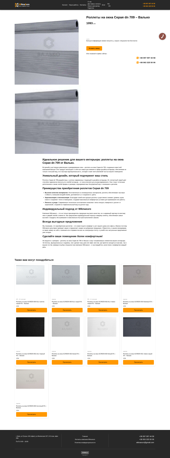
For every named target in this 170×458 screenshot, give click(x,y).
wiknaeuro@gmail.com (145, 442)
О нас (90, 2)
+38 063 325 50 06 (149, 6)
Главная (85, 436)
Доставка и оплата (94, 4)
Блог (103, 5)
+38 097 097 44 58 (149, 3)
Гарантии (91, 8)
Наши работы (73, 5)
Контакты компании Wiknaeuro (85, 439)
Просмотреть (31, 310)
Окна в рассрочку (94, 6)
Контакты (83, 5)
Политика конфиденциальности (85, 442)
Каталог (65, 5)
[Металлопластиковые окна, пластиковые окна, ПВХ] (85, 453)
